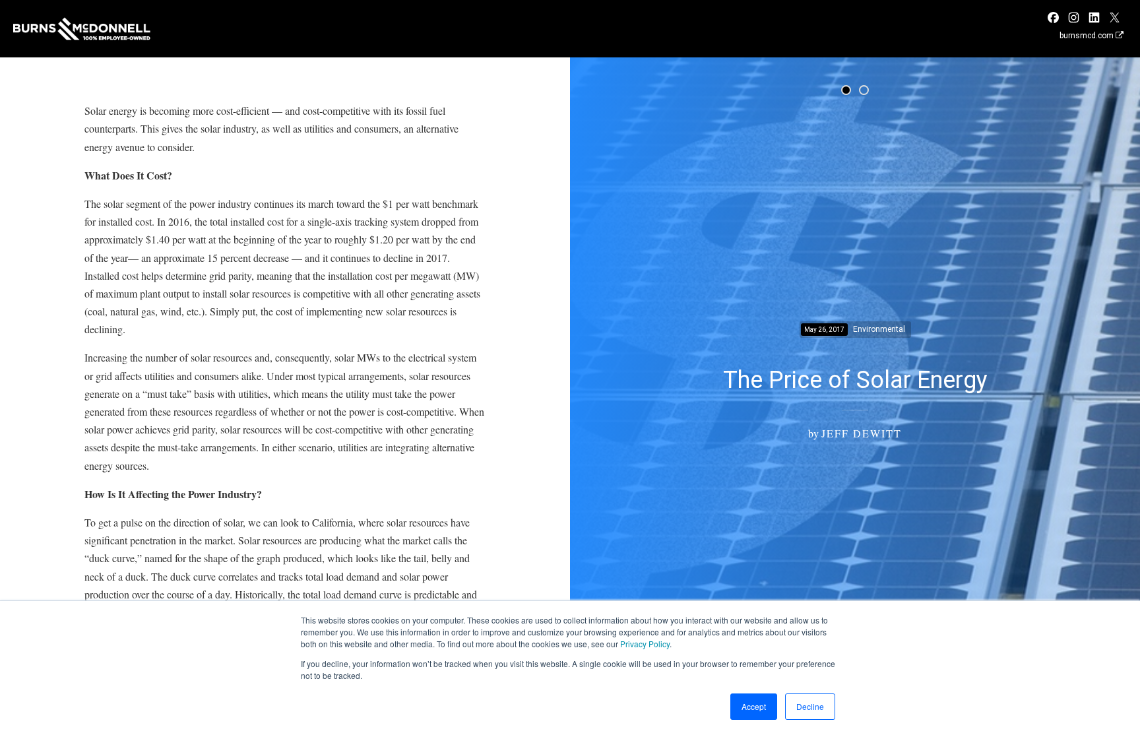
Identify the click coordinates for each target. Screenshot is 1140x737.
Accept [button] (754, 706)
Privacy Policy (645, 643)
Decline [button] (810, 706)
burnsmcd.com (1088, 35)
